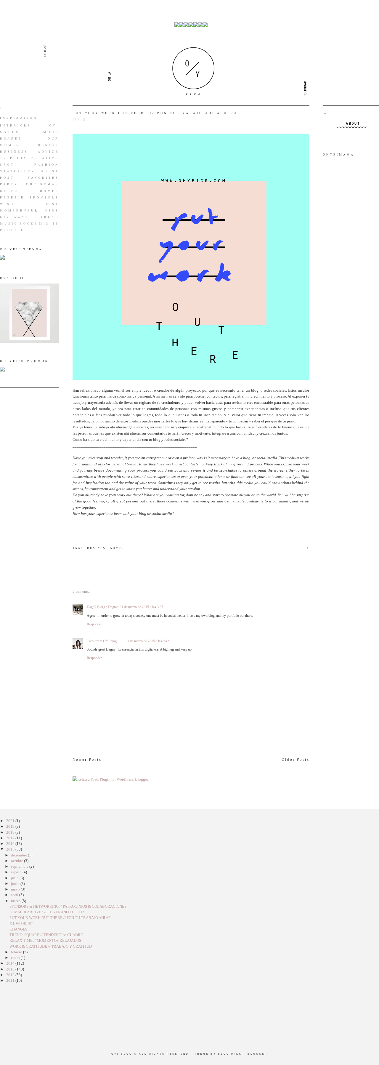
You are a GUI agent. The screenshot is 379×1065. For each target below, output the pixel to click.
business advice (29, 151)
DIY (22, 158)
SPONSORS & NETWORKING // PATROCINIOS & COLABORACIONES (67, 906)
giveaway (14, 217)
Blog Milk (230, 1054)
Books (29, 223)
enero (16, 957)
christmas (42, 184)
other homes (29, 191)
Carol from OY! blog (102, 641)
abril (15, 895)
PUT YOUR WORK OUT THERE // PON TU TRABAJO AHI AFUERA (155, 113)
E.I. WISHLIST (21, 923)
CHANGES (18, 929)
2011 (10, 980)
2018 (10, 832)
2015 (10, 849)
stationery (17, 171)
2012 (10, 975)
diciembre (19, 855)
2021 (10, 821)
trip (7, 158)
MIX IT (49, 223)
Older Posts (295, 759)
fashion (46, 164)
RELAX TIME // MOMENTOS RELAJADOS (45, 940)
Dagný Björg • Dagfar (102, 607)
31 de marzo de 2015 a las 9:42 (147, 641)
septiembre (20, 866)
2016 (10, 843)
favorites (43, 177)
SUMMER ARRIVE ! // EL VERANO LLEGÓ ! (46, 912)
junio (15, 883)
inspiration (19, 118)
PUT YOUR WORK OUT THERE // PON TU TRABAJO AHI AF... (61, 917)
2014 (10, 963)
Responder (94, 624)
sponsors (44, 197)
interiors (15, 125)
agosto (17, 872)
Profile (12, 230)
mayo (16, 889)
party (9, 184)
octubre (17, 861)
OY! (54, 125)
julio (15, 878)
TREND (50, 217)
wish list (29, 204)
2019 (10, 826)
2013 (10, 969)
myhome (12, 132)
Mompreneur (19, 210)
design (48, 145)
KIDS (52, 210)
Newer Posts (87, 759)
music (9, 223)
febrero (17, 952)
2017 (10, 838)
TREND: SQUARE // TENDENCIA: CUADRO (46, 935)
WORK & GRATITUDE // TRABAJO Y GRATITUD (50, 946)
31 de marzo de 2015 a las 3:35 (141, 607)
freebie (12, 197)
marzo (16, 901)
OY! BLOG (121, 1054)
